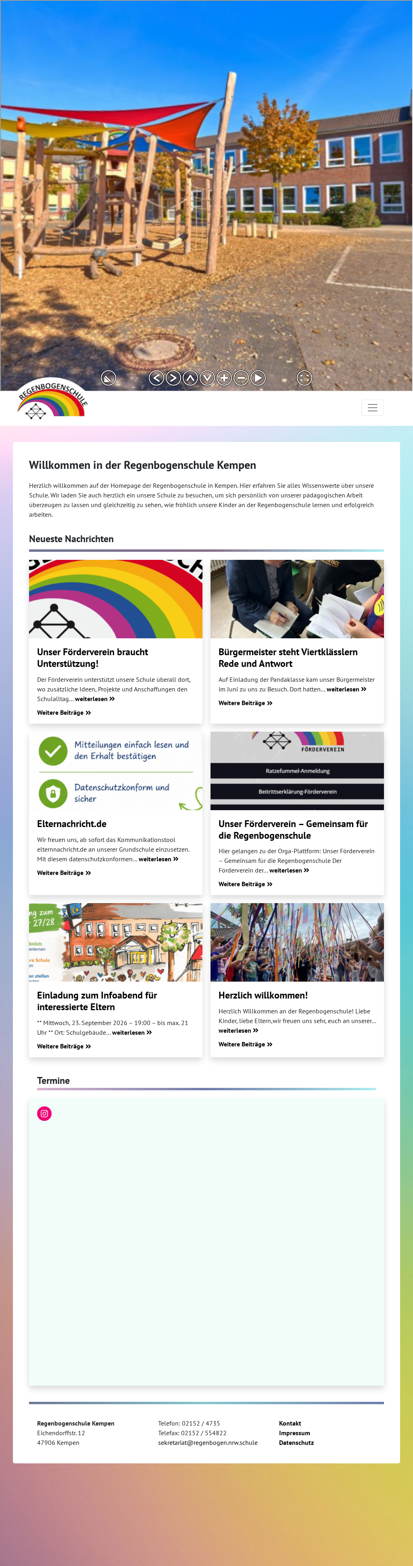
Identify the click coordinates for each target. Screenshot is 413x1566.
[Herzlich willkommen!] (297, 942)
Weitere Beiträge (60, 712)
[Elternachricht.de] (115, 771)
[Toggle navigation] (372, 408)
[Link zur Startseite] (51, 398)
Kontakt (290, 1423)
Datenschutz (296, 1442)
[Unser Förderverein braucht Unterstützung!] (115, 599)
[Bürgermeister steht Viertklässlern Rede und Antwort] (297, 599)
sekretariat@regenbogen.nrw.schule (208, 1442)
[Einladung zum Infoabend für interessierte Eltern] (115, 942)
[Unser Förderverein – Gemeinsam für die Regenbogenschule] (297, 771)
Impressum (294, 1433)
